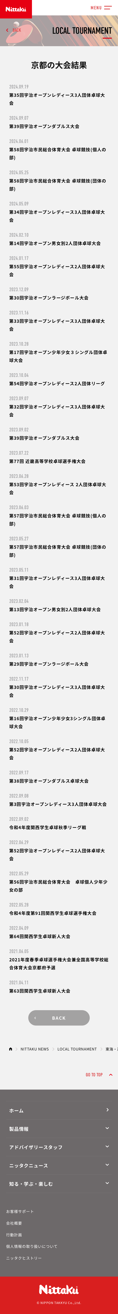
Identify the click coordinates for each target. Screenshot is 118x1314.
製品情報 (19, 1128)
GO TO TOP (94, 1075)
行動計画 (14, 1234)
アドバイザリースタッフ (36, 1147)
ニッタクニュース (28, 1165)
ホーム (16, 1110)
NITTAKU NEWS (35, 1049)
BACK (17, 30)
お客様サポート (20, 1211)
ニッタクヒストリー (24, 1258)
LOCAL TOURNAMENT (77, 1049)
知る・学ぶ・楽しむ (31, 1183)
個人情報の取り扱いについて (32, 1246)
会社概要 (14, 1223)
